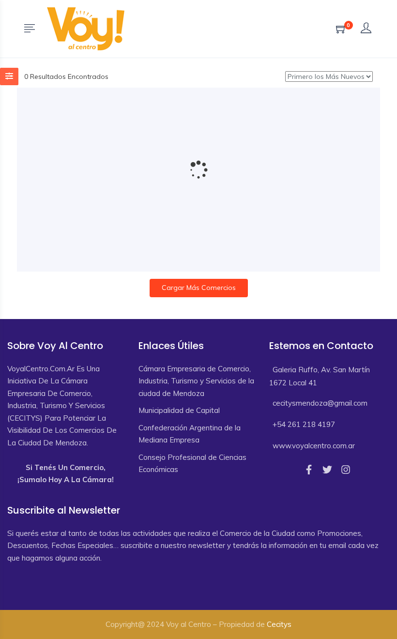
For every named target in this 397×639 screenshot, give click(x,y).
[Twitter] (327, 469)
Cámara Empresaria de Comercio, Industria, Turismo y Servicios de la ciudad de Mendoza (196, 381)
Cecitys (279, 624)
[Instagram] (346, 469)
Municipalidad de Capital (179, 410)
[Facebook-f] (309, 469)
